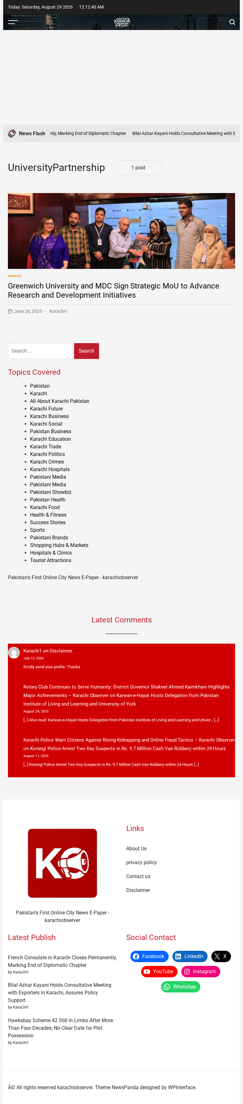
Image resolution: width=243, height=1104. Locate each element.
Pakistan (40, 386)
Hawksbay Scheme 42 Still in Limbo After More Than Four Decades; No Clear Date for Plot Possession (60, 1028)
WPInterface (181, 1087)
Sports (37, 530)
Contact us (138, 876)
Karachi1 (58, 311)
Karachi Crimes (47, 462)
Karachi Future (46, 409)
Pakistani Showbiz (51, 492)
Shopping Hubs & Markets (59, 545)
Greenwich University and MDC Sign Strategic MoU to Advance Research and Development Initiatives (113, 291)
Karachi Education (50, 439)
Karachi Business (49, 416)
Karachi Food (45, 507)
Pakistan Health (47, 500)
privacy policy (141, 862)
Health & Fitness (48, 515)
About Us (136, 849)
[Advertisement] (121, 77)
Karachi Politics (47, 454)
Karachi (15, 276)
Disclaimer (61, 651)
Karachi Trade (45, 447)
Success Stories (47, 522)
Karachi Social (46, 424)
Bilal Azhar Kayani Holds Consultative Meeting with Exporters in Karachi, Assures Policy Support (59, 992)
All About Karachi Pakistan (60, 401)
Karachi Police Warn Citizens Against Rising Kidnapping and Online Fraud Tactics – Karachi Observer (129, 740)
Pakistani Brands (49, 538)
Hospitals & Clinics (51, 553)
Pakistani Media (48, 477)
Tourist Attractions (50, 560)
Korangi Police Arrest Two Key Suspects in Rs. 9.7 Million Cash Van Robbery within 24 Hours (128, 748)
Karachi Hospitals (50, 469)
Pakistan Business (50, 431)
